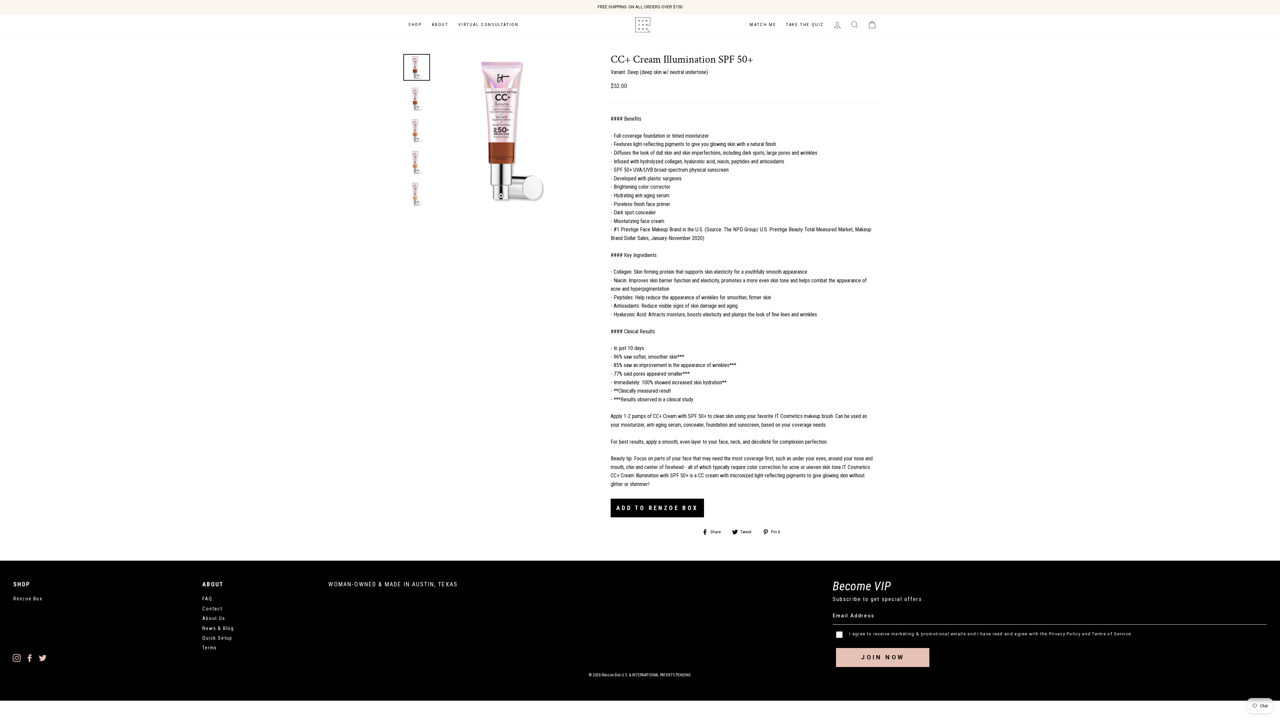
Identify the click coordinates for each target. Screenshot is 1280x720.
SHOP (415, 24)
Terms (209, 648)
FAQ (207, 599)
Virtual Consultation (488, 24)
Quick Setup (217, 638)
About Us (213, 618)
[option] (640, 7)
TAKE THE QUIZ (805, 24)
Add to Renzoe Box (657, 507)
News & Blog (218, 628)
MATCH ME (763, 24)
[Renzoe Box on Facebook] (30, 658)
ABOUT (440, 24)
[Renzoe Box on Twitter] (43, 658)
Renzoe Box (28, 599)
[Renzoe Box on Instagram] (17, 658)
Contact (212, 609)
